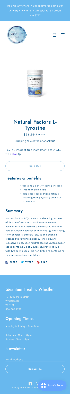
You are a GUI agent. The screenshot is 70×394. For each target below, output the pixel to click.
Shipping (20, 140)
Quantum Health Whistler (29, 387)
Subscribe (35, 368)
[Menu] (63, 35)
